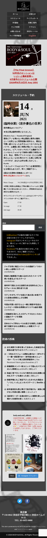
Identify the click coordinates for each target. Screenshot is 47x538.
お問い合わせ (15, 31)
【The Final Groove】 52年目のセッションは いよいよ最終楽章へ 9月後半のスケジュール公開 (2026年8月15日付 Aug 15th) (23, 76)
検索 (4, 223)
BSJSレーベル (32, 31)
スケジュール (15, 18)
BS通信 (15, 22)
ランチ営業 (15, 27)
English (32, 35)
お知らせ (32, 14)
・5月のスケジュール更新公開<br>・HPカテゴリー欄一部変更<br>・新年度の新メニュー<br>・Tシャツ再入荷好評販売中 (26, 357)
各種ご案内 (32, 22)
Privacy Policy (40, 526)
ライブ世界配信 (15, 35)
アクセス (32, 27)
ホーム (15, 14)
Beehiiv (40, 382)
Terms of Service (22, 529)
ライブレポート (32, 18)
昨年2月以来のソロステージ (15, 176)
